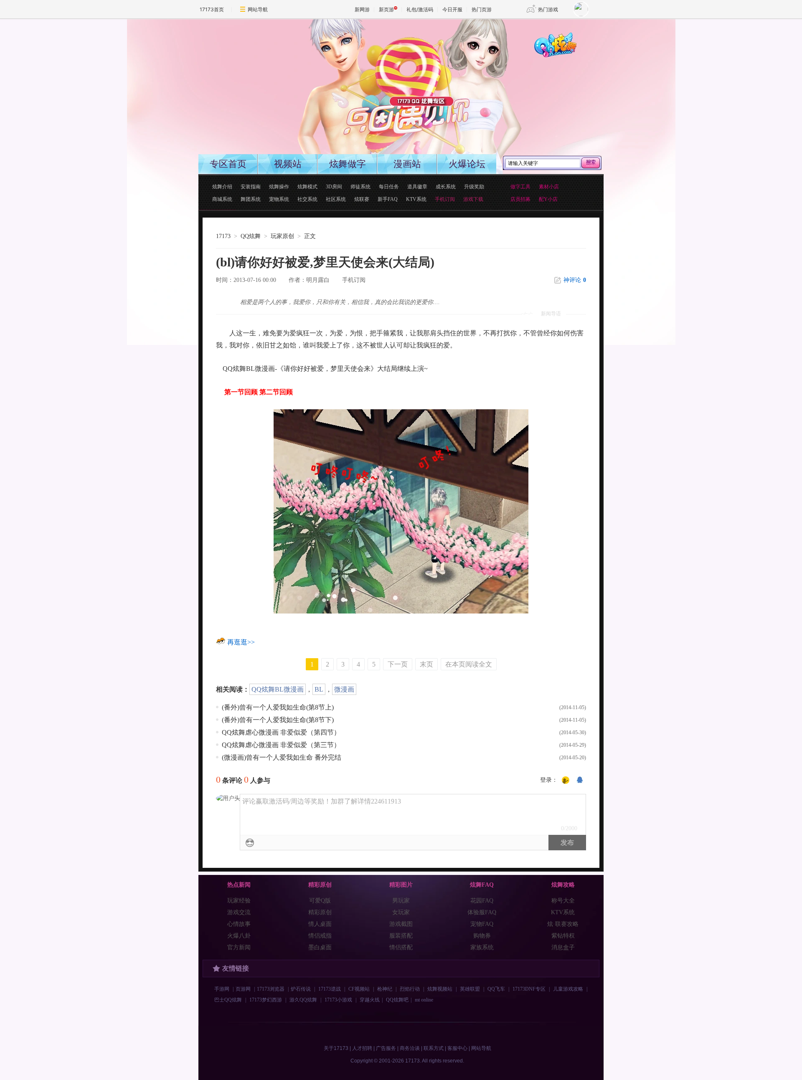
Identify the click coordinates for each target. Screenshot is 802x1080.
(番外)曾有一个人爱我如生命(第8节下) (278, 719)
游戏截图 (401, 924)
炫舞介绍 (222, 187)
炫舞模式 (307, 187)
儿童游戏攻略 (568, 989)
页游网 (243, 989)
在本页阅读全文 (468, 664)
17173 (223, 236)
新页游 (386, 9)
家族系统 (482, 947)
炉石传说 (301, 989)
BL (319, 689)
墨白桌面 (320, 947)
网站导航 (258, 9)
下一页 (398, 664)
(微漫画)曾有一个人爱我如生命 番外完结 (281, 757)
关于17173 (336, 1048)
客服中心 (457, 1048)
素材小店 (549, 187)
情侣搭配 (401, 947)
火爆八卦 (239, 936)
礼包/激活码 (419, 9)
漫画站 (407, 164)
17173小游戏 (338, 1000)
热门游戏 (548, 9)
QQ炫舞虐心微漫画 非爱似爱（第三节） (281, 744)
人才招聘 (362, 1048)
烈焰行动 (410, 989)
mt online (424, 1000)
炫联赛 (361, 199)
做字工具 (520, 187)
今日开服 (452, 9)
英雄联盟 (470, 989)
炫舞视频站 (439, 989)
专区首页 (228, 164)
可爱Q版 (320, 900)
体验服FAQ (481, 912)
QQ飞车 (496, 989)
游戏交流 (239, 912)
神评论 (574, 280)
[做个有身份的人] (565, 780)
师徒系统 (360, 187)
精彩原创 (320, 912)
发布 (567, 842)
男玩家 (401, 900)
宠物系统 (279, 199)
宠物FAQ (481, 924)
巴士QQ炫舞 (228, 1000)
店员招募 (520, 199)
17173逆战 (329, 989)
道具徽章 (417, 187)
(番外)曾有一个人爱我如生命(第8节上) (278, 707)
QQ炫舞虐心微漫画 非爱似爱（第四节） (281, 732)
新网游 (362, 9)
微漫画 (344, 689)
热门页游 (482, 9)
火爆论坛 (467, 164)
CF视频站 (359, 989)
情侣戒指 (320, 936)
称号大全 (563, 900)
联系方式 (434, 1048)
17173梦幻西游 (265, 1000)
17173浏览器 (270, 989)
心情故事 (239, 924)
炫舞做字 (347, 164)
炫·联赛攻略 (563, 924)
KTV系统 (416, 199)
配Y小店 (548, 199)
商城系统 (222, 199)
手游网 (221, 989)
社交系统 (307, 199)
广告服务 (386, 1048)
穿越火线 (370, 1000)
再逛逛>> (241, 642)
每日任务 (389, 187)
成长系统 (446, 187)
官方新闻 (239, 947)
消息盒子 (563, 947)
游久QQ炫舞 (303, 1000)
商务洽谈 (410, 1048)
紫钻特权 (563, 936)
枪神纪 (384, 989)
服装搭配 (401, 936)
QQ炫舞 (251, 236)
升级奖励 (474, 187)
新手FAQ (388, 199)
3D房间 (334, 187)
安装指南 (251, 187)
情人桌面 (320, 924)
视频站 (288, 164)
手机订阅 (353, 280)
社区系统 (336, 199)
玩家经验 (239, 900)
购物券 (482, 936)
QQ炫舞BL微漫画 (277, 689)
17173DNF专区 (529, 989)
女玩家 (401, 912)
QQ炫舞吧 (397, 1000)
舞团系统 (251, 199)
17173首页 (212, 9)
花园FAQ (481, 900)
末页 (426, 664)
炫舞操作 (279, 187)
